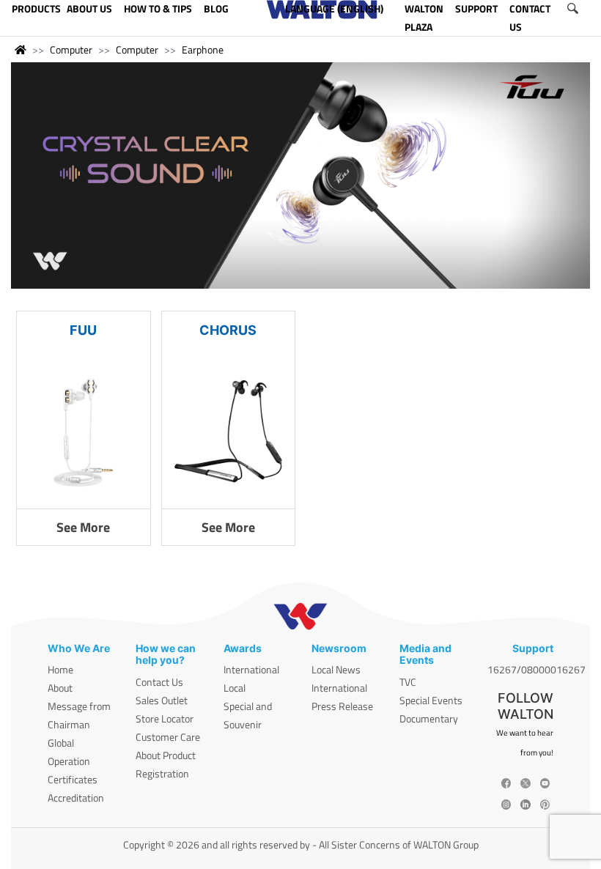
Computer (71, 49)
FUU (83, 330)
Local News (336, 669)
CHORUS (228, 330)
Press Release (342, 706)
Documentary (428, 718)
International (251, 669)
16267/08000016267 (536, 669)
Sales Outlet (162, 700)
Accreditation (76, 797)
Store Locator (164, 718)
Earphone (203, 49)
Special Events (430, 700)
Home (60, 669)
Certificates (72, 779)
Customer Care (168, 736)
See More (83, 527)
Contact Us (159, 681)
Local (235, 687)
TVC (407, 681)
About (60, 687)
